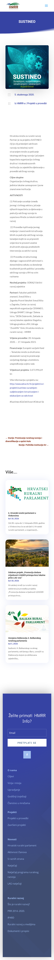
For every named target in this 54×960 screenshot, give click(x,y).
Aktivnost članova (17, 852)
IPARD (11, 917)
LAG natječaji (15, 883)
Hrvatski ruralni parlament (22, 845)
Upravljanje (14, 789)
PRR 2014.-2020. (16, 911)
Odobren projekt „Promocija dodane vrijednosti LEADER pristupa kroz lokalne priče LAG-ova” (26, 575)
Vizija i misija (14, 783)
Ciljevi (11, 776)
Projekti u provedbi (37, 103)
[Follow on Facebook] (27, 754)
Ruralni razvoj (16, 898)
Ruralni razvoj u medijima (21, 924)
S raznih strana (16, 858)
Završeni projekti (17, 825)
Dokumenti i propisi (18, 931)
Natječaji (12, 865)
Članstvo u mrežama (19, 803)
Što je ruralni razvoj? (19, 904)
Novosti (12, 839)
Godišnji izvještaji (17, 796)
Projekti (12, 812)
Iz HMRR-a (20, 103)
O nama (12, 770)
